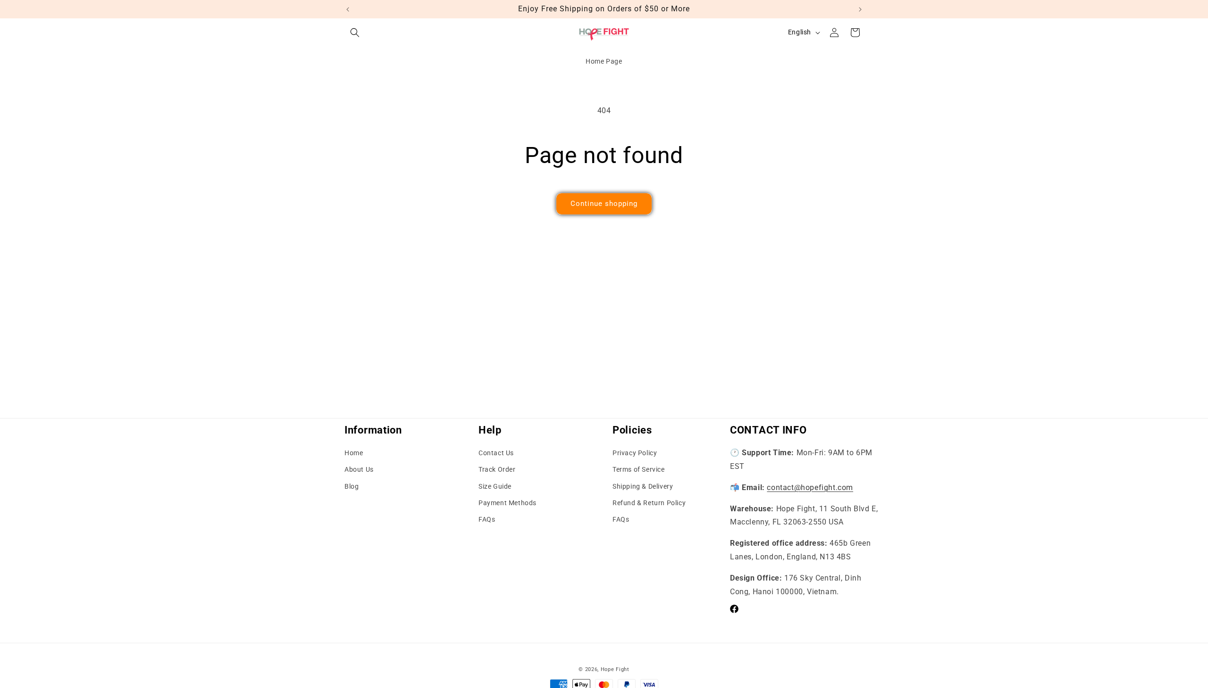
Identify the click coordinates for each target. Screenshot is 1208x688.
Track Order (497, 469)
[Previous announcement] (347, 9)
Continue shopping (604, 203)
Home (353, 453)
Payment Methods (507, 503)
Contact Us (496, 453)
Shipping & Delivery (642, 486)
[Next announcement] (860, 9)
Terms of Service (638, 469)
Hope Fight (615, 669)
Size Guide (495, 486)
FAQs (486, 519)
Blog (351, 486)
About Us (359, 469)
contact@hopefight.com (810, 487)
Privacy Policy (634, 453)
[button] (354, 32)
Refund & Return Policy (649, 503)
